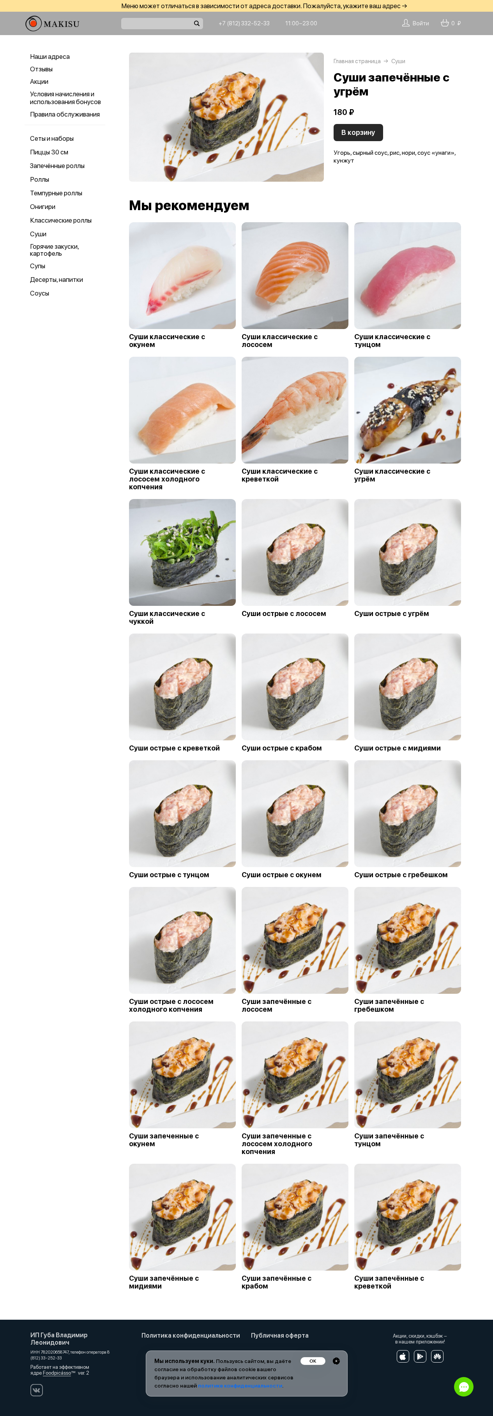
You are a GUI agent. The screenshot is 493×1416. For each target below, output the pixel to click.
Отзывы (41, 69)
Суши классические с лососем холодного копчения (167, 479)
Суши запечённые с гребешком (389, 1005)
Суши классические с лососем (280, 341)
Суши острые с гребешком (401, 875)
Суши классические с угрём (392, 475)
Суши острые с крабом (282, 748)
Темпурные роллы (56, 193)
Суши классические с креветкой (280, 475)
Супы (37, 266)
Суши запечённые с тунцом (389, 1140)
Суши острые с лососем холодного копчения (171, 1005)
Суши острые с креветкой (174, 748)
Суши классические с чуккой (167, 617)
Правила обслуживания (65, 114)
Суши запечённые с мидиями (164, 1282)
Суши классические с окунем (167, 341)
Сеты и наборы (52, 138)
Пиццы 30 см (49, 152)
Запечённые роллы (57, 166)
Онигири (42, 207)
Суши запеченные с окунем (164, 1140)
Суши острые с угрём (391, 614)
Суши (38, 234)
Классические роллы (61, 220)
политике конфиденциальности (240, 1385)
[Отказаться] (336, 1361)
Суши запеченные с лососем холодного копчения (277, 1144)
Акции (39, 81)
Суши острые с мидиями (397, 748)
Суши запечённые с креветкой (389, 1282)
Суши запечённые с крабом (276, 1282)
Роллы (39, 179)
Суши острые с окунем (282, 875)
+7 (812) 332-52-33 (244, 23)
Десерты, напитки (56, 279)
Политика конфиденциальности (190, 1335)
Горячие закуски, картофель (54, 249)
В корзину (358, 132)
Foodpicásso (57, 1373)
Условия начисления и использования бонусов (65, 98)
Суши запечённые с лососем (276, 1005)
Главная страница (357, 61)
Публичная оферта (280, 1335)
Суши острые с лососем (284, 614)
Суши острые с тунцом (169, 875)
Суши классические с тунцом (392, 341)
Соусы (39, 293)
